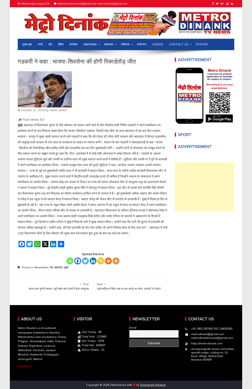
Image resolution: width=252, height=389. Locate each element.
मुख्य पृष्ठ (27, 44)
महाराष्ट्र (109, 44)
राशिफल (125, 44)
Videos (157, 44)
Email (132, 327)
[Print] (108, 260)
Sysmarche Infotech (153, 385)
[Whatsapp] (70, 260)
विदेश (61, 44)
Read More (25, 366)
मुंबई (66, 267)
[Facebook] (77, 260)
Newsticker (41, 267)
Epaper (202, 44)
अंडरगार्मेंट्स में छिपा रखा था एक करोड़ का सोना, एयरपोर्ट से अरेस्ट (129, 286)
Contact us (178, 44)
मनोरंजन (141, 44)
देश (50, 44)
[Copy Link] (100, 260)
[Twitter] (85, 260)
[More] (116, 260)
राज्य (40, 44)
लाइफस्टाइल (90, 44)
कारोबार (73, 44)
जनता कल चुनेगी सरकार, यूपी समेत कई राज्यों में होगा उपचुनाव (58, 286)
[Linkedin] (93, 260)
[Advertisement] (204, 186)
